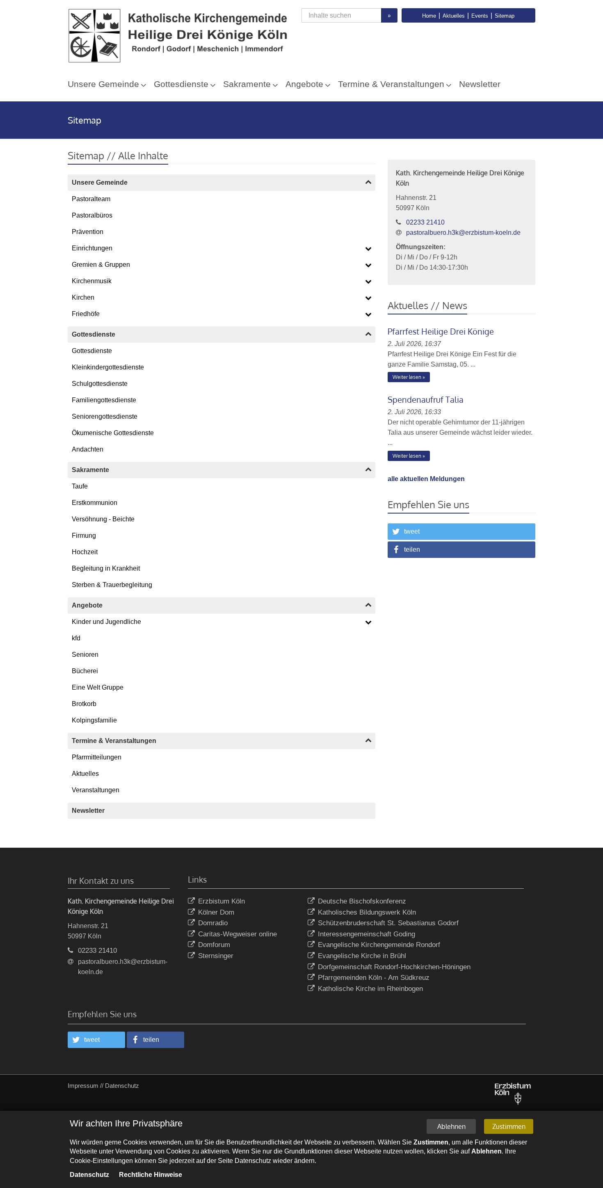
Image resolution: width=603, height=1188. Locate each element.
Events (479, 16)
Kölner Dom (216, 912)
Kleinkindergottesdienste (108, 367)
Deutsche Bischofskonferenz (362, 901)
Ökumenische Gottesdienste (113, 432)
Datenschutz (122, 1085)
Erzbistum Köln (221, 901)
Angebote (304, 84)
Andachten (87, 449)
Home (429, 16)
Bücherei (85, 670)
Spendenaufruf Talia (426, 399)
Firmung (84, 535)
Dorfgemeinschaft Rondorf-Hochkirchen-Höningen (394, 967)
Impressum (83, 1085)
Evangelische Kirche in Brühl (362, 956)
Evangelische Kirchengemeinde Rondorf (379, 945)
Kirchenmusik (92, 281)
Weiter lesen (407, 377)
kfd (76, 638)
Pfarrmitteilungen (96, 757)
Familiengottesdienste (104, 400)
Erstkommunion (94, 502)
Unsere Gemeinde (103, 84)
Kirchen (83, 297)
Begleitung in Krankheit (106, 568)
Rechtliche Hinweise (150, 1174)
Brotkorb (84, 703)
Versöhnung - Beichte (103, 519)
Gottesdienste (181, 84)
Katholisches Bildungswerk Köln (367, 912)
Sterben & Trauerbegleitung (112, 584)
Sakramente (247, 84)
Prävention (87, 231)
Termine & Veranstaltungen (391, 84)
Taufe (80, 486)
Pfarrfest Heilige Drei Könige (441, 331)
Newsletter (479, 84)
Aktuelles (454, 16)
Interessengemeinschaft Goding (366, 934)
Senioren (85, 654)
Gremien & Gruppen (101, 264)
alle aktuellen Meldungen (426, 478)
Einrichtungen (92, 248)
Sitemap (504, 16)
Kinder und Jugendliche (106, 621)
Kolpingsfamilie (94, 720)
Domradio (213, 923)
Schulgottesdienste (100, 383)
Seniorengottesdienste (104, 416)
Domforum (214, 945)
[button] (461, 531)
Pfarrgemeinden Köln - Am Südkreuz (373, 978)
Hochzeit (85, 551)
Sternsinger (215, 956)
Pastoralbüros (92, 215)
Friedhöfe (86, 313)
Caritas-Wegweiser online (237, 934)
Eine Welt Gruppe (97, 687)
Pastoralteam (91, 198)
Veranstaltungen (95, 790)
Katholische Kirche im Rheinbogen (370, 989)
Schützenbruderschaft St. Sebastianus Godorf (388, 923)
